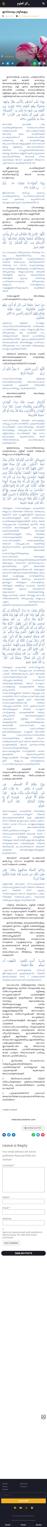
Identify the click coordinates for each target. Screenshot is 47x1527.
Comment (8, 1165)
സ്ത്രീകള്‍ (35, 16)
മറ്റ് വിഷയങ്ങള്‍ (24, 16)
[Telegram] (32, 1508)
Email (6, 1208)
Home (5, 1483)
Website (6, 1218)
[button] (4, 4)
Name (6, 1197)
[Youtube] (21, 1508)
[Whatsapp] (26, 1508)
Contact (23, 1486)
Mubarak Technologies (28, 1520)
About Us (24, 1483)
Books (5, 1489)
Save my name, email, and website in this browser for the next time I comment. (22, 1235)
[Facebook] (15, 1508)
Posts (4, 1486)
